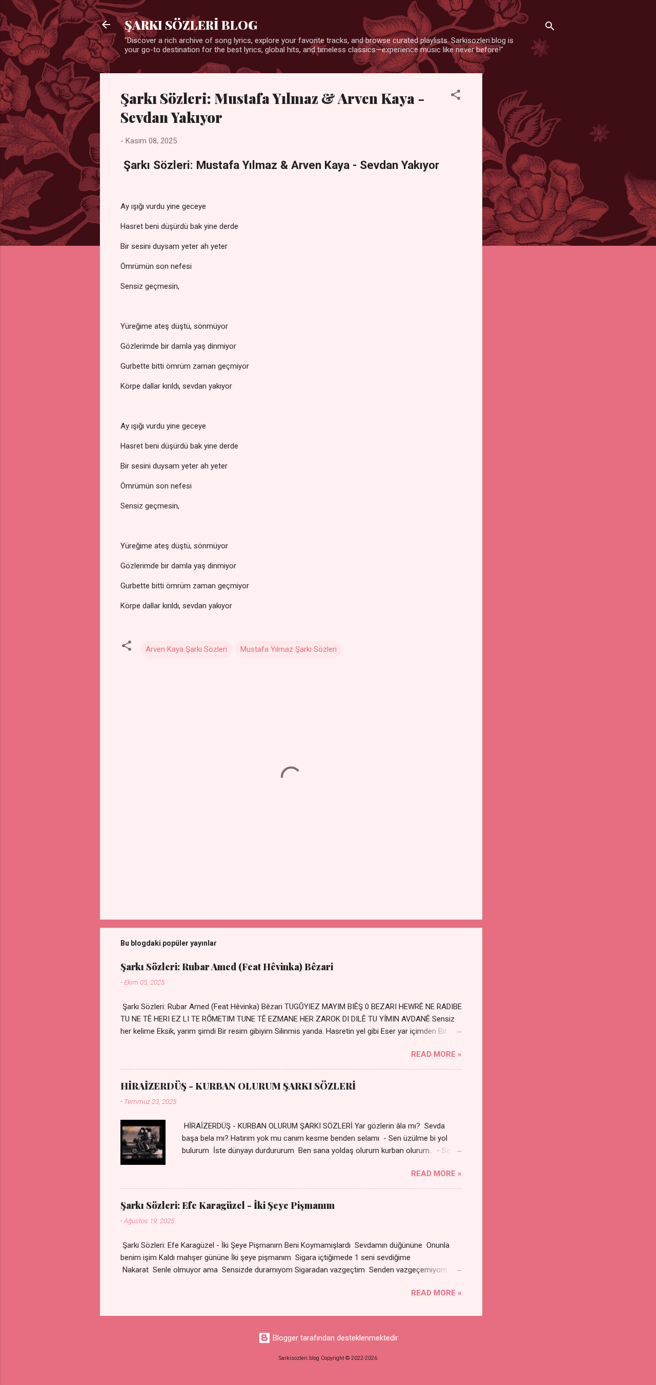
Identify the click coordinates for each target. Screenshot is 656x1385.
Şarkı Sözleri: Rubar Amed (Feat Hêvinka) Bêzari (226, 967)
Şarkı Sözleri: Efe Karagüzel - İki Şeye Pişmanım (227, 1205)
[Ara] (550, 28)
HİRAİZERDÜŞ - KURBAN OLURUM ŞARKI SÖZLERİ (238, 1086)
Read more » (436, 1054)
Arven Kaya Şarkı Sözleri (186, 649)
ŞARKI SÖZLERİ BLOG (191, 24)
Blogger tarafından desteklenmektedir (334, 1338)
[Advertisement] (523, 226)
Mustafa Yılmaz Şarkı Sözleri (288, 649)
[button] (455, 96)
